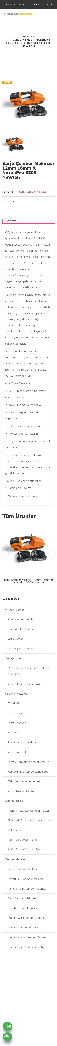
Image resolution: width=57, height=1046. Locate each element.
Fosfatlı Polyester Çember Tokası (28, 810)
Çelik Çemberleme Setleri (24, 781)
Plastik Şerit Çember (20, 648)
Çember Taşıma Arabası (20, 791)
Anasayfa (28, 36)
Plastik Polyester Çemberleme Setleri (31, 762)
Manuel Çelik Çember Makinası (27, 918)
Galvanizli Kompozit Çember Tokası (29, 820)
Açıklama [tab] (11, 220)
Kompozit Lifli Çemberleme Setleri (29, 771)
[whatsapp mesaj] (7, 1036)
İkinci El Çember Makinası (23, 869)
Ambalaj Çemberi (15, 609)
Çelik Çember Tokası (20, 830)
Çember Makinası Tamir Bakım (23, 684)
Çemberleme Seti (15, 752)
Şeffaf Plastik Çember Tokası (25, 849)
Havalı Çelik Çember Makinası (26, 879)
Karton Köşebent (18, 713)
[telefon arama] (7, 1026)
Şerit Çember (13, 658)
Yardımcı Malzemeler (18, 694)
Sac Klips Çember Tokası (23, 840)
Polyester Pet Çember (21, 619)
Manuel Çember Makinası (23, 927)
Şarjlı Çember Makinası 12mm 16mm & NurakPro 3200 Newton (28, 581)
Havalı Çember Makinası (22, 908)
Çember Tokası (14, 801)
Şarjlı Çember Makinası (33, 192)
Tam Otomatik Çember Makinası (27, 937)
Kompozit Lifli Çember (21, 629)
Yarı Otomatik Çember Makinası (27, 888)
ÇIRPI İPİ (13, 703)
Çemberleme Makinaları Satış (26, 947)
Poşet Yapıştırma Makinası (24, 742)
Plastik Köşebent (18, 723)
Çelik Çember (16, 639)
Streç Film (14, 732)
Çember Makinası (15, 859)
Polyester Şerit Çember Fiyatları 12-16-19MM (30, 671)
